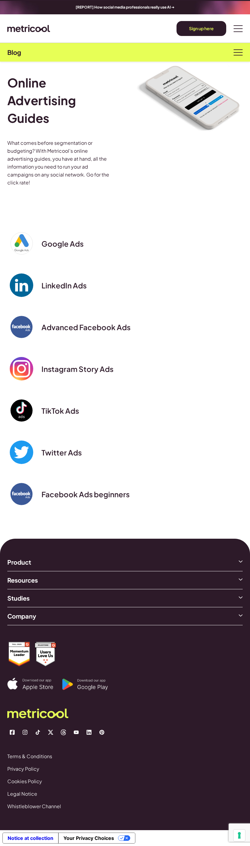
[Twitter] (50, 732)
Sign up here (201, 28)
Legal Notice (22, 794)
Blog (14, 52)
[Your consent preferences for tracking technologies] (239, 835)
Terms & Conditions (29, 756)
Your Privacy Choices (88, 838)
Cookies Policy (24, 781)
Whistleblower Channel (34, 806)
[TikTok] (38, 732)
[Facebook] (12, 732)
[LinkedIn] (89, 732)
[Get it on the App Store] (34, 684)
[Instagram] (25, 732)
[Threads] (63, 732)
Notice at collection (30, 838)
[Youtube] (76, 732)
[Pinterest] (102, 732)
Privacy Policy (23, 769)
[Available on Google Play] (89, 684)
